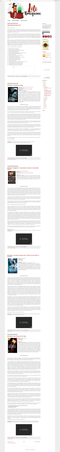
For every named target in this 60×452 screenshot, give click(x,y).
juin (44, 101)
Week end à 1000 (24, 20)
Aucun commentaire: (18, 330)
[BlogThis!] (23, 76)
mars (45, 104)
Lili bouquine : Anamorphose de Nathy (15, 85)
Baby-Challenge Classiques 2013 (14, 25)
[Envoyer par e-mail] (22, 76)
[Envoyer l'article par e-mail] (21, 76)
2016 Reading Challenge (47, 53)
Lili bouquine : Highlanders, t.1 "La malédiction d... (48, 92)
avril (44, 103)
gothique (14, 159)
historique (11, 247)
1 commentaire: (17, 246)
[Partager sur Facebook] (25, 76)
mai (44, 102)
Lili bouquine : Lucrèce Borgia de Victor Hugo (16, 336)
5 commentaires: (17, 76)
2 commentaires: (18, 437)
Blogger (33, 449)
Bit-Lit (11, 331)
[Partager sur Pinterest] (26, 76)
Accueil (9, 20)
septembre (45, 99)
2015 (44, 82)
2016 (44, 81)
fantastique (11, 159)
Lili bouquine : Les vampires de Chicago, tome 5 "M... (48, 93)
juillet (45, 100)
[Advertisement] (24, 80)
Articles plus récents (10, 441)
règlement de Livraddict (35, 37)
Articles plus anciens (37, 441)
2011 (44, 108)
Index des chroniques (15, 20)
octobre (45, 98)
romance (14, 247)
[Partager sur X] (24, 76)
